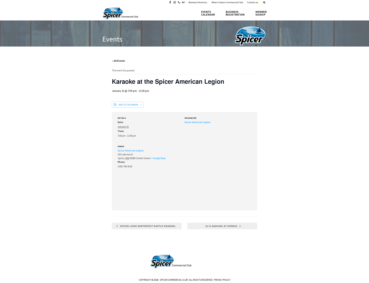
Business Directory (198, 2)
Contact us (252, 2)
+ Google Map (158, 158)
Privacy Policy (222, 279)
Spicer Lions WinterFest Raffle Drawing (147, 226)
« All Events (118, 60)
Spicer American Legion (197, 122)
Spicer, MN (128, 13)
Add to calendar (128, 104)
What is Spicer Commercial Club (227, 2)
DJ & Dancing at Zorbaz (222, 226)
